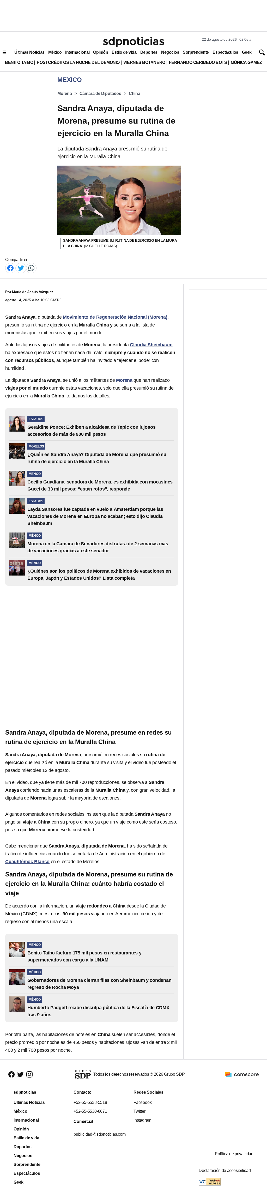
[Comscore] (242, 1074)
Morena (64, 93)
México (55, 52)
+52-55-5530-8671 (90, 1111)
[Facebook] (10, 267)
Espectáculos (225, 52)
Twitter (139, 1111)
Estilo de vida (124, 52)
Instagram (142, 1120)
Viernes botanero (144, 62)
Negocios (170, 52)
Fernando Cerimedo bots (198, 62)
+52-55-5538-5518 (90, 1102)
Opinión (100, 52)
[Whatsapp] (31, 267)
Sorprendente (196, 52)
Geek (247, 52)
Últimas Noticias (29, 52)
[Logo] (133, 42)
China (134, 93)
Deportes (148, 52)
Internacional (77, 52)
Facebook (142, 1102)
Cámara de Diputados (100, 93)
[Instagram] (29, 1074)
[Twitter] (21, 267)
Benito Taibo (19, 62)
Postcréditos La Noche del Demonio (78, 62)
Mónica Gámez (246, 62)
